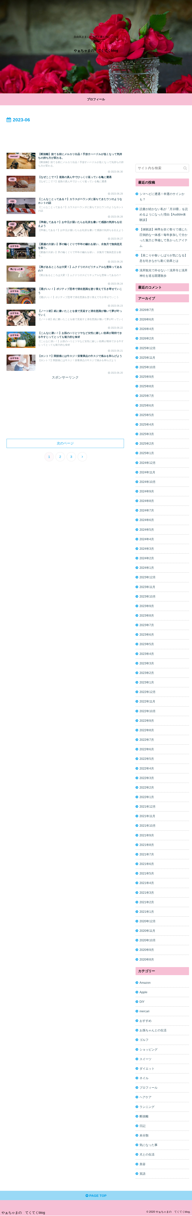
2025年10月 (148, 367)
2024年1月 (147, 567)
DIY (142, 1001)
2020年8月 (147, 959)
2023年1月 (147, 682)
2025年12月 (148, 348)
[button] (185, 168)
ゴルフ (144, 1039)
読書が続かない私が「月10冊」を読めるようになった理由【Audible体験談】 (164, 214)
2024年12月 (148, 462)
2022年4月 (147, 768)
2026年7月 (147, 309)
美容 (143, 1164)
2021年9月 (147, 835)
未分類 (144, 1135)
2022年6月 (147, 749)
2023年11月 (147, 587)
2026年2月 (147, 338)
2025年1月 (147, 453)
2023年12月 (148, 577)
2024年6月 (147, 520)
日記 (143, 1125)
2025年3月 (147, 434)
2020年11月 (147, 930)
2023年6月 (147, 634)
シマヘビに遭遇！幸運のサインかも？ (162, 196)
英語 (143, 1173)
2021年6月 (147, 864)
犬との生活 (147, 1154)
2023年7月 (147, 625)
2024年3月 (147, 548)
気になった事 (149, 1145)
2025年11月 (147, 357)
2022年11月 (147, 701)
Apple (143, 992)
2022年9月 (147, 720)
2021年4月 (147, 883)
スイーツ (146, 1059)
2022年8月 (147, 730)
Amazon (145, 982)
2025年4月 (147, 424)
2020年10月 (148, 940)
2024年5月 (147, 529)
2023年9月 (147, 606)
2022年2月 (147, 787)
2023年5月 (147, 644)
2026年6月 (147, 319)
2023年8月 (147, 615)
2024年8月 (147, 500)
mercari (144, 1011)
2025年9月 (147, 376)
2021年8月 (147, 844)
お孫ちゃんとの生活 (153, 1030)
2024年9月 (147, 491)
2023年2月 (147, 672)
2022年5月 (147, 758)
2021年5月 (147, 873)
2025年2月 (147, 443)
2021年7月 (147, 854)
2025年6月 (147, 405)
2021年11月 (147, 816)
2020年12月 (148, 921)
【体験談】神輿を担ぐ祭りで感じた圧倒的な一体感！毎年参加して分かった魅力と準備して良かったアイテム (164, 237)
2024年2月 (147, 558)
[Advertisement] (65, 135)
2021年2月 (147, 902)
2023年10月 (148, 596)
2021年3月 (147, 892)
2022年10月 (148, 711)
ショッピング (149, 1049)
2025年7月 (147, 395)
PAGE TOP (97, 1196)
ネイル (144, 1078)
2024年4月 (147, 539)
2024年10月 (148, 481)
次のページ (65, 443)
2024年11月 (147, 472)
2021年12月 (148, 806)
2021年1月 (147, 911)
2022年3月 (147, 778)
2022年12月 (148, 692)
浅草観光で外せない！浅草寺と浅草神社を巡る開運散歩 (164, 273)
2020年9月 (147, 949)
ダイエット (147, 1068)
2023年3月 (147, 663)
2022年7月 (147, 739)
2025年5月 (147, 415)
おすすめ (146, 1020)
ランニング (147, 1106)
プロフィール (149, 1087)
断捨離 (144, 1116)
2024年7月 (147, 510)
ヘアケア (146, 1097)
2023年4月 (147, 653)
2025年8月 (147, 386)
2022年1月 (147, 797)
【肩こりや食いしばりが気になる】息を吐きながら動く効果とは (164, 258)
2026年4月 (147, 329)
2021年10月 (148, 825)
